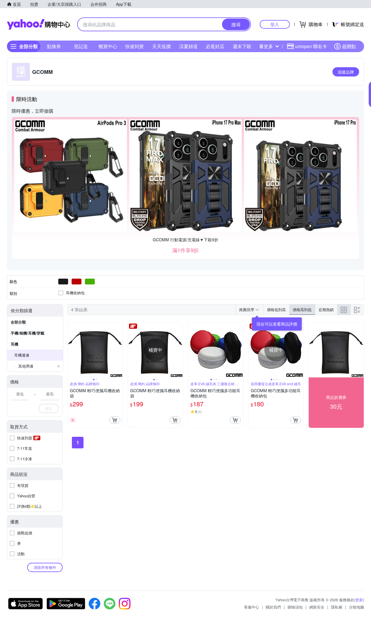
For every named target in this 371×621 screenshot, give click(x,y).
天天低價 (161, 46)
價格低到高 (276, 309)
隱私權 (336, 607)
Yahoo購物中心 (38, 24)
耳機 (14, 344)
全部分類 (18, 322)
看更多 (266, 46)
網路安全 (316, 607)
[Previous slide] (71, 350)
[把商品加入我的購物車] (114, 420)
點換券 (54, 46)
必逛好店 (215, 46)
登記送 (81, 46)
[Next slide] (119, 350)
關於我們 (273, 607)
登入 (274, 24)
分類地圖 (356, 607)
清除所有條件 (45, 567)
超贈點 (349, 46)
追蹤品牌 (346, 72)
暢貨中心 (108, 46)
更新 (359, 599)
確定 (48, 408)
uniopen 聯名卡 (311, 46)
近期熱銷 (326, 309)
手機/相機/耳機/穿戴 (27, 333)
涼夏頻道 (188, 46)
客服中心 (251, 607)
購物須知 (295, 607)
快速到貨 (134, 46)
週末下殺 (242, 46)
